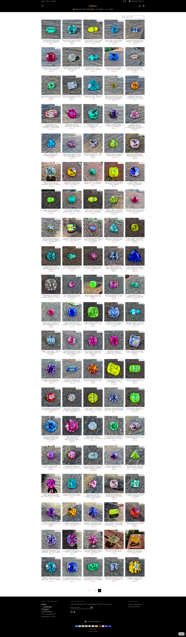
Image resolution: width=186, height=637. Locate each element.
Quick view (51, 37)
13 (95, 590)
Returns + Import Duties (134, 604)
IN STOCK (99, 9)
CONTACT (53, 1)
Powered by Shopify (92, 631)
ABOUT (48, 1)
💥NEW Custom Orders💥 (83, 9)
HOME (43, 1)
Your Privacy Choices (134, 606)
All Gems (109, 9)
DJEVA (93, 5)
